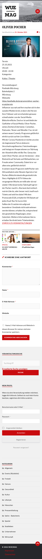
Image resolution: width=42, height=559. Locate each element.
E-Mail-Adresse (9, 301)
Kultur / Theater (8, 78)
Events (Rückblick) (12, 473)
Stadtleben (9, 526)
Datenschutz (10, 554)
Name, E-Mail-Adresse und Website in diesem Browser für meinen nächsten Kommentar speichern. (18, 328)
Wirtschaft (9, 537)
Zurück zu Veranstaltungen (17, 223)
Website (5, 313)
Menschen (9, 505)
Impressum (9, 550)
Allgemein (9, 468)
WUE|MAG (12, 547)
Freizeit (8, 479)
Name (5, 290)
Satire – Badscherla (12, 516)
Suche (21, 372)
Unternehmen (10, 531)
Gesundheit (9, 489)
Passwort (6, 417)
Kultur (7, 494)
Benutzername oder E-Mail (13, 407)
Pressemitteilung (11, 510)
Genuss (8, 484)
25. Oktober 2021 (21, 32)
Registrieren (21, 440)
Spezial (7, 521)
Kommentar (7, 266)
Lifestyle (8, 500)
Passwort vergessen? (21, 448)
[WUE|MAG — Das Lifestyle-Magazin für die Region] (21, 11)
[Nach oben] (37, 543)
